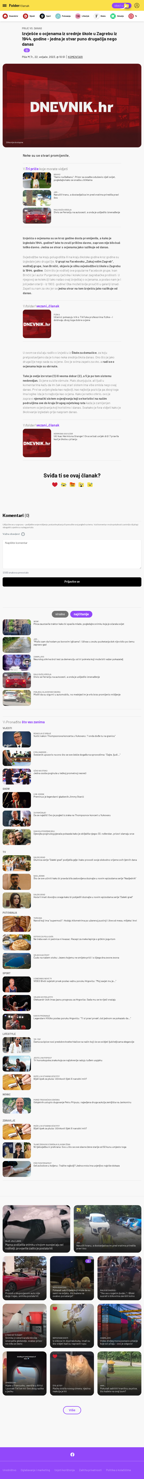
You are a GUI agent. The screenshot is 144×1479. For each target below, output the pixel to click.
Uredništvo (9, 1470)
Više (72, 1410)
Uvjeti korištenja (64, 1470)
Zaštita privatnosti (90, 1470)
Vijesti (32, 16)
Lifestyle (85, 16)
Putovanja (66, 16)
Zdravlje (120, 16)
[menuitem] (137, 5)
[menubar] (137, 5)
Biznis (103, 16)
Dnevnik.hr (13, 16)
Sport (48, 16)
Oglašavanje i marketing (35, 1470)
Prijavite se (72, 582)
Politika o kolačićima (118, 1470)
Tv (136, 16)
